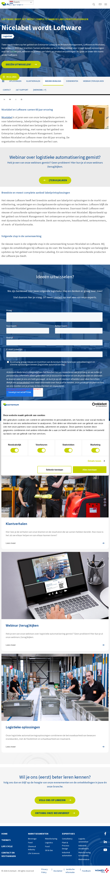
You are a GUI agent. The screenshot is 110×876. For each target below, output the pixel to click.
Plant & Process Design (65, 845)
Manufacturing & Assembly (84, 854)
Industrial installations (83, 847)
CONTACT (7, 89)
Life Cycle (7, 846)
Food (47, 846)
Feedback (86, 871)
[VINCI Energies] (102, 870)
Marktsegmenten (38, 833)
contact (58, 297)
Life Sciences (34, 853)
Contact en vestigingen (8, 854)
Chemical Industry (32, 848)
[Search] (94, 4)
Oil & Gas (49, 850)
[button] (21, 64)
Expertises (68, 833)
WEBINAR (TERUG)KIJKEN (93, 81)
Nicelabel (6, 117)
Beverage (32, 838)
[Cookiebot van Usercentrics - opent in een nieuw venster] (94, 405)
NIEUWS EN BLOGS (53, 81)
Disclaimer (58, 871)
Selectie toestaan (54, 469)
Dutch (16, 2)
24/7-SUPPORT (22, 89)
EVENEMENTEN (72, 81)
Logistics (49, 842)
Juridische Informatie (70, 871)
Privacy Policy (44, 871)
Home (4, 833)
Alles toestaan (89, 469)
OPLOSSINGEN (15, 81)
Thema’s (6, 840)
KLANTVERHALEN (33, 81)
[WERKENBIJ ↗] (39, 89)
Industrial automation (67, 854)
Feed (30, 842)
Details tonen (94, 461)
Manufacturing (51, 838)
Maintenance (83, 859)
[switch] (41, 450)
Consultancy (67, 838)
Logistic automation (83, 840)
